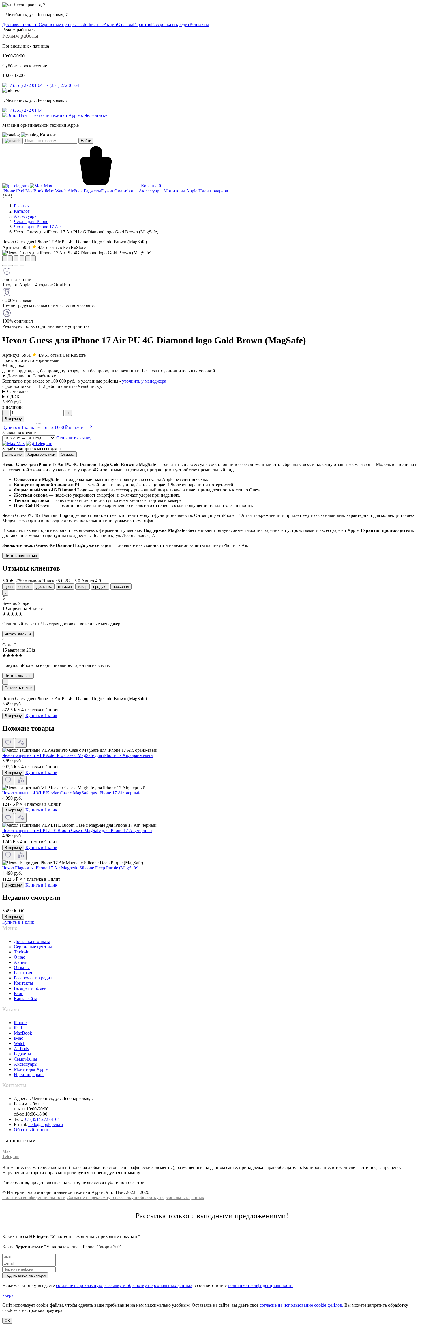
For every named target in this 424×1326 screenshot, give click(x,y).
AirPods (21, 1048)
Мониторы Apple (31, 1069)
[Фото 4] (22, 265)
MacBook (23, 1032)
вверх (8, 1295)
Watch (19, 1043)
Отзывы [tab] (67, 454)
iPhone (20, 1022)
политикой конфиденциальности (260, 1285)
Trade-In (21, 951)
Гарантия (23, 972)
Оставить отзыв (18, 688)
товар (82, 586)
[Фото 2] (10, 265)
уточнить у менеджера (144, 381)
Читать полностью (21, 555)
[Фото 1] (4, 265)
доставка (44, 586)
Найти (86, 141)
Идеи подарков (29, 1074)
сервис (24, 586)
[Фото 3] (16, 265)
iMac (18, 1038)
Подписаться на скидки (25, 1275)
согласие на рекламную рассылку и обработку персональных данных (124, 1285)
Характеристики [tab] (41, 454)
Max (48, 185)
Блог (18, 993)
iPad (18, 1027)
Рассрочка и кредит (33, 977)
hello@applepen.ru (45, 1124)
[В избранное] (8, 743)
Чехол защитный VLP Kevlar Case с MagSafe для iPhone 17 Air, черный (71, 792)
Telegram (20, 185)
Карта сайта (25, 998)
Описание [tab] (13, 454)
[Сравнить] (21, 743)
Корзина (150, 185)
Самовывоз (18, 391)
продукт (100, 586)
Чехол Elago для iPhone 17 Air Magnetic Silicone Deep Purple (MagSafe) (70, 867)
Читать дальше (18, 634)
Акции (20, 962)
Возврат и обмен (30, 988)
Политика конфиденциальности (33, 1197)
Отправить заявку (73, 437)
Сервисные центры (33, 946)
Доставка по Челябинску (31, 375)
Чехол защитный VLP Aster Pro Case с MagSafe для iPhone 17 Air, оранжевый (77, 755)
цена (9, 586)
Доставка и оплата (32, 941)
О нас (19, 957)
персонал (121, 586)
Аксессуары (25, 1064)
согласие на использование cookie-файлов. (301, 1305)
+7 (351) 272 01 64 (60, 85)
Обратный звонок (31, 1129)
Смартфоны (25, 1058)
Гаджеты (22, 1053)
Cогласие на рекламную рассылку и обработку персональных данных (135, 1197)
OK (7, 1320)
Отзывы (22, 967)
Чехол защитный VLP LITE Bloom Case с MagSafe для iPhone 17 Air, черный (77, 830)
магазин (65, 586)
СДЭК (13, 396)
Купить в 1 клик (18, 427)
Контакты (23, 983)
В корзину (13, 419)
